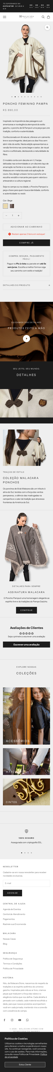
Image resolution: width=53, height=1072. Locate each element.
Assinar (12, 893)
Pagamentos (9, 919)
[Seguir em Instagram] (12, 1020)
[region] (26, 838)
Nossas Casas (9, 939)
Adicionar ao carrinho (26, 227)
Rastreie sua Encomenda (14, 924)
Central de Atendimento (14, 914)
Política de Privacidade (13, 968)
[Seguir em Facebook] (4, 1020)
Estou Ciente (25, 1064)
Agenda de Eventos (12, 909)
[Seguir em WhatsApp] (27, 1020)
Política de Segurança (13, 958)
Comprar (26, 610)
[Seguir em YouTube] (19, 1020)
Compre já (26, 242)
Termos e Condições (12, 963)
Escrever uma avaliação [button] (27, 644)
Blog (5, 943)
